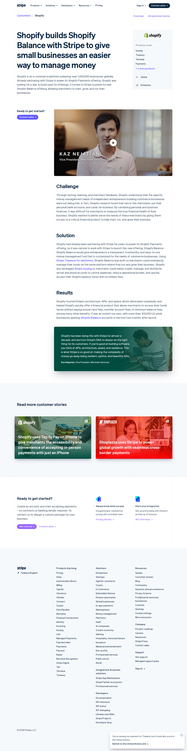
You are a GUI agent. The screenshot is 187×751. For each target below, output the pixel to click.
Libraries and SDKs (105, 714)
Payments (61, 646)
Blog (137, 581)
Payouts (60, 650)
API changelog (103, 710)
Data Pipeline (63, 609)
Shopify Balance (91, 317)
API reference (142, 519)
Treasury (61, 675)
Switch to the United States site (129, 743)
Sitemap (139, 609)
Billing (59, 585)
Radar (59, 654)
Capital (59, 589)
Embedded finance (105, 593)
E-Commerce (102, 589)
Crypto (59, 605)
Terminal (60, 671)
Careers (139, 633)
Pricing (98, 5)
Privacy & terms (143, 593)
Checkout (61, 593)
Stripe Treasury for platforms (74, 260)
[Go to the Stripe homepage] (20, 568)
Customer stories (144, 576)
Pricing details (104, 519)
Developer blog (103, 722)
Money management (106, 613)
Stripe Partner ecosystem (109, 682)
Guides (138, 572)
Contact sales (158, 5)
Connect (60, 601)
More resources (143, 617)
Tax (58, 666)
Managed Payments (66, 638)
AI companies (102, 626)
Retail (99, 662)
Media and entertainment (108, 646)
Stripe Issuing (83, 268)
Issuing (59, 630)
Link (58, 634)
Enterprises (102, 572)
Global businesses (105, 601)
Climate (60, 597)
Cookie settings (143, 613)
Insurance (101, 642)
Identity (60, 621)
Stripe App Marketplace (108, 678)
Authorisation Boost (66, 581)
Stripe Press (141, 641)
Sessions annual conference (149, 589)
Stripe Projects (103, 718)
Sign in (140, 5)
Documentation (104, 697)
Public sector (102, 658)
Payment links (63, 642)
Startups (100, 576)
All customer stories (159, 15)
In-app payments (104, 605)
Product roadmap (144, 628)
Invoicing (60, 626)
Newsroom (140, 637)
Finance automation (106, 597)
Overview (138, 15)
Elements (61, 613)
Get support (141, 656)
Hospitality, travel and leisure (110, 638)
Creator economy (105, 630)
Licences (139, 604)
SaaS (98, 621)
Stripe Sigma (62, 662)
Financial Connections (67, 617)
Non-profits (102, 650)
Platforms (101, 617)
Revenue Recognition (67, 658)
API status (101, 706)
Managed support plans (147, 661)
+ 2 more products (145, 68)
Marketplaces (103, 609)
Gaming (100, 634)
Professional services (107, 654)
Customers (24, 15)
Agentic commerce (105, 581)
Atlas (59, 576)
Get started (25, 526)
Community (141, 585)
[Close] (181, 735)
